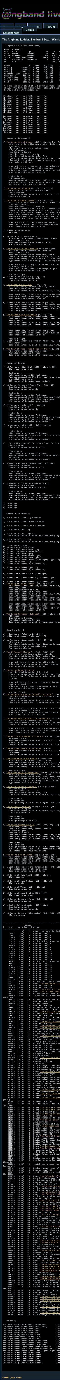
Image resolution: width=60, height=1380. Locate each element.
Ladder (34, 26)
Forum (50, 26)
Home (6, 26)
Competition (10, 29)
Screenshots (11, 32)
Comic (30, 29)
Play (20, 26)
